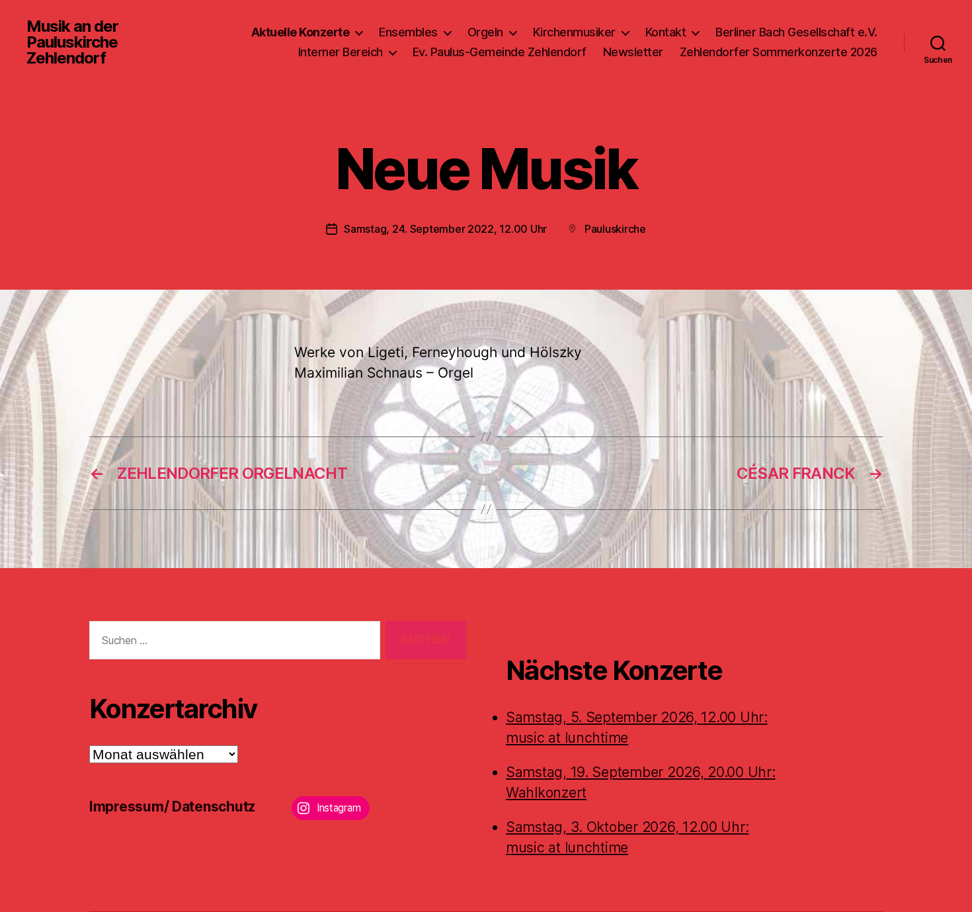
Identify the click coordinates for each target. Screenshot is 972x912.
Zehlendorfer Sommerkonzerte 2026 (778, 52)
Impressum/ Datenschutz (172, 806)
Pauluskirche (615, 228)
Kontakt (665, 32)
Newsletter (633, 52)
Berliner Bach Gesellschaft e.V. (796, 32)
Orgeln (485, 32)
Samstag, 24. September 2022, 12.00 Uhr (445, 228)
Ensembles (408, 32)
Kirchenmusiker (574, 32)
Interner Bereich (340, 52)
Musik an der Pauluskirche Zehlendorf (72, 42)
